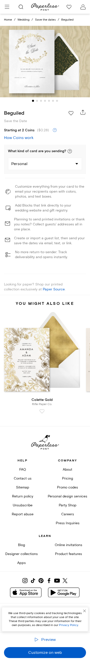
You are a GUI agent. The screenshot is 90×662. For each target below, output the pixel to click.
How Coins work (19, 137)
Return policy (22, 496)
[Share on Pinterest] (41, 580)
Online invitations (68, 545)
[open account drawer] (83, 7)
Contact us (23, 478)
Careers (67, 514)
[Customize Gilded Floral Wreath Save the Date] (45, 61)
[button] (69, 151)
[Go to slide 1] (33, 101)
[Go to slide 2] (37, 101)
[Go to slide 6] (53, 101)
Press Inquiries (68, 523)
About (67, 469)
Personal (19, 163)
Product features (68, 554)
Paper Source (54, 289)
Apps (21, 563)
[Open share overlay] (83, 112)
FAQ (22, 469)
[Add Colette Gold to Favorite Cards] (42, 411)
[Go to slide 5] (49, 101)
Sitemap (22, 487)
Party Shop (67, 505)
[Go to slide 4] (45, 101)
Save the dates (45, 20)
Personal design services (67, 496)
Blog (21, 545)
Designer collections (21, 554)
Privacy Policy (68, 625)
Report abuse (23, 514)
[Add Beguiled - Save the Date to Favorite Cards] (71, 113)
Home (8, 20)
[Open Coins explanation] (54, 130)
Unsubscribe (22, 505)
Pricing (67, 478)
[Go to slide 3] (41, 101)
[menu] (7, 7)
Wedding (24, 20)
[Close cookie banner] (85, 611)
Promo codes (67, 487)
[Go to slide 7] (57, 101)
